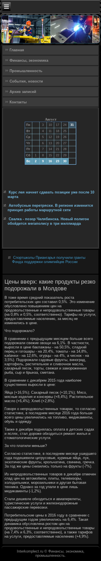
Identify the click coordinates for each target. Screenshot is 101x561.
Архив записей (23, 92)
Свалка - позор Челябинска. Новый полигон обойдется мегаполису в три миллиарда (48, 221)
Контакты (18, 102)
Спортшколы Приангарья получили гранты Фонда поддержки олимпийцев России (48, 259)
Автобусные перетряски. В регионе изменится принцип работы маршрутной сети (50, 207)
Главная (17, 50)
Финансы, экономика (29, 60)
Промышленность (26, 71)
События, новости (26, 81)
